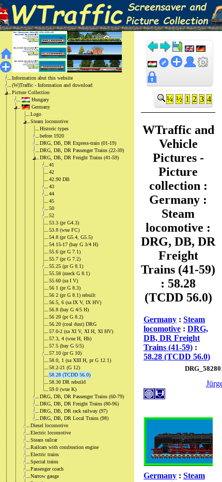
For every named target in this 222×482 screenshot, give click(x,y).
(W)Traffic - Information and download (52, 85)
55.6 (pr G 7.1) (65, 251)
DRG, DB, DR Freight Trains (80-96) (79, 403)
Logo (35, 114)
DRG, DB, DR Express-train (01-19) (78, 143)
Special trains (44, 461)
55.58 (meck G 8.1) (69, 273)
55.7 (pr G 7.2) (65, 259)
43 (51, 186)
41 (51, 165)
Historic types (54, 128)
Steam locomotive (49, 121)
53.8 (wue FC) (64, 230)
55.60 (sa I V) (63, 280)
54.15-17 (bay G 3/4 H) (73, 244)
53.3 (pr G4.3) (64, 222)
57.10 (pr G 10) (65, 353)
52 (51, 215)
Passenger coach (47, 469)
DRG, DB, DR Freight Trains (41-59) (79, 157)
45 (51, 201)
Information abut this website (42, 78)
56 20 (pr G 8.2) (66, 317)
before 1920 (52, 136)
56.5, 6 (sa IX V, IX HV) (75, 302)
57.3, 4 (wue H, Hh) (70, 338)
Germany (40, 107)
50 (51, 208)
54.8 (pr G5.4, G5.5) (70, 237)
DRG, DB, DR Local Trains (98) (74, 418)
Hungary (40, 99)
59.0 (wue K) (62, 389)
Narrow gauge (44, 476)
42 (51, 172)
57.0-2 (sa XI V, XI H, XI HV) (81, 331)
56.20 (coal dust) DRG (73, 324)
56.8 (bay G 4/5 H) (69, 309)
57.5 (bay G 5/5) (66, 346)
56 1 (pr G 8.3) (65, 288)
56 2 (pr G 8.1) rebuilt (72, 295)
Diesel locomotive (49, 425)
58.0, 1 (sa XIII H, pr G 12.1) (80, 360)
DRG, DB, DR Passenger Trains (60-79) (82, 396)
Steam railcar (43, 440)
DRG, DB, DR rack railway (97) (73, 411)
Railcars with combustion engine (64, 447)
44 (51, 194)
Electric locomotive (50, 432)
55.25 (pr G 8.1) (66, 266)
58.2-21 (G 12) (64, 367)
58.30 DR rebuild (67, 382)
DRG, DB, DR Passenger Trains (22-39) (82, 150)
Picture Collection (31, 92)
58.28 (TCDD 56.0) (69, 375)
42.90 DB (59, 179)
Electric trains (44, 454)
